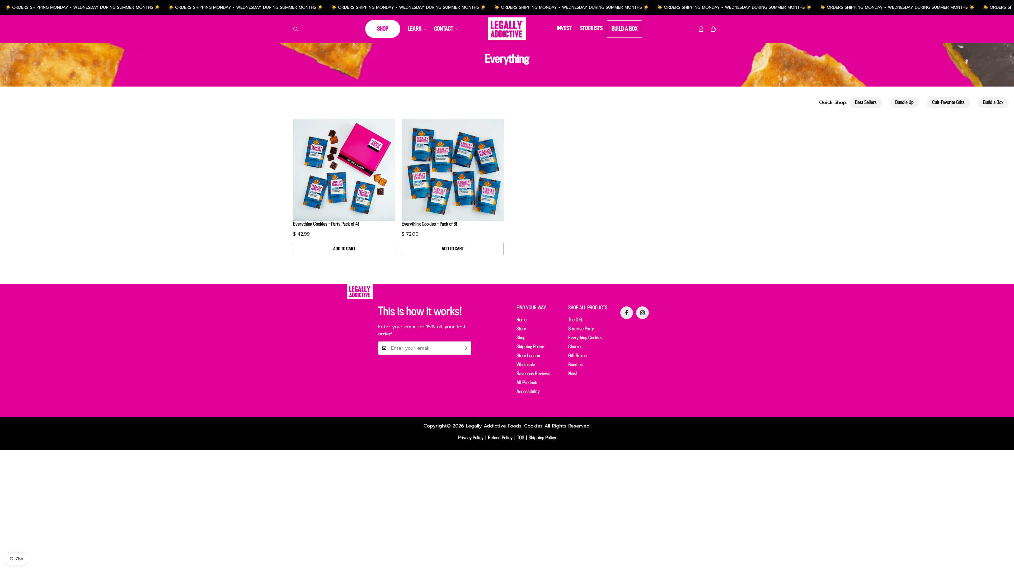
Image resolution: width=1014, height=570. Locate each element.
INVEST (564, 28)
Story (521, 329)
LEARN (414, 29)
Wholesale (526, 365)
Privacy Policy (470, 438)
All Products (527, 383)
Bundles (575, 365)
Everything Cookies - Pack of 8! (429, 224)
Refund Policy (500, 438)
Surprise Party (581, 329)
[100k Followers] (642, 312)
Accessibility (528, 392)
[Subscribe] (465, 348)
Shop (521, 338)
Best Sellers (866, 102)
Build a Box (993, 102)
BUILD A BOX (624, 29)
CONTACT (443, 29)
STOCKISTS (591, 28)
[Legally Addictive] (507, 29)
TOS (520, 438)
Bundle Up (904, 102)
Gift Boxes (577, 356)
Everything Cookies (585, 338)
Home (522, 320)
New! (572, 374)
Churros (575, 347)
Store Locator (529, 356)
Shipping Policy (530, 347)
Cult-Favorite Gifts (948, 102)
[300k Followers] (626, 312)
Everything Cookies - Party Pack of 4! (326, 224)
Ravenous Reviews (533, 374)
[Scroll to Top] (1004, 541)
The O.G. (575, 320)
